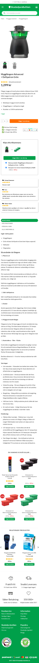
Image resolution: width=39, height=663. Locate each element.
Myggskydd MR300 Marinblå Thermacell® (9, 554)
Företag (23, 616)
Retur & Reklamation (8, 614)
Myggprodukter (11, 19)
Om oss (3, 630)
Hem (2, 19)
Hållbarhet (24, 618)
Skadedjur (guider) (26, 630)
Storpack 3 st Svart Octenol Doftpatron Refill (29, 476)
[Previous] (4, 42)
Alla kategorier (25, 627)
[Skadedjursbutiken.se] (19, 7)
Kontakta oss (5, 618)
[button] (2, 7)
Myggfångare (23, 19)
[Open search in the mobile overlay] (19, 13)
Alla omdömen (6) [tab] (8, 229)
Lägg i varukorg (23, 121)
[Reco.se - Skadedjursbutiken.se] (6, 642)
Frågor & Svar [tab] (7, 226)
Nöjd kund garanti (7, 627)
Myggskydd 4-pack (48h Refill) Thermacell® (29, 554)
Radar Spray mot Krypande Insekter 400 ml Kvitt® (10, 476)
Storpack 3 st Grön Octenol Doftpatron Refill (29, 512)
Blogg (22, 632)
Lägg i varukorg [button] (10, 486)
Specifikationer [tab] (7, 223)
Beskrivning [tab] (6, 220)
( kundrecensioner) (15, 82)
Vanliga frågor (6, 616)
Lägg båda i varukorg (19, 158)
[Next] (35, 42)
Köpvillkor (23, 614)
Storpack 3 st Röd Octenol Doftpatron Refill (10, 512)
